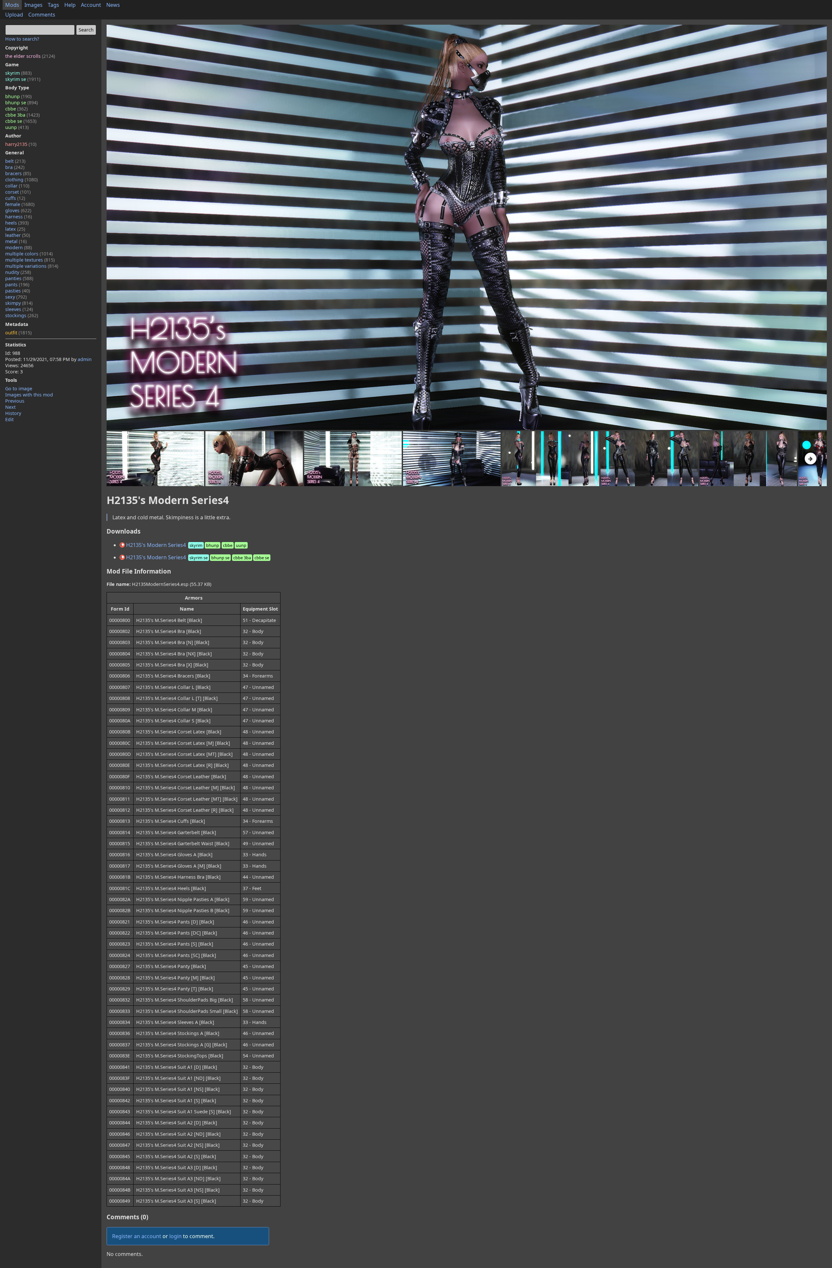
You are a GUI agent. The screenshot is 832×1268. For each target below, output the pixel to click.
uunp (17, 127)
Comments (41, 14)
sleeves (19, 309)
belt (15, 161)
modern (18, 247)
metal (16, 241)
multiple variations (31, 266)
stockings (21, 315)
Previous (14, 401)
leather (17, 235)
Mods (12, 4)
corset (18, 192)
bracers (18, 173)
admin (85, 359)
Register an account (136, 1236)
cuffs (15, 198)
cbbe (16, 109)
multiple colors (29, 254)
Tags (53, 4)
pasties (17, 291)
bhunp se (21, 102)
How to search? (22, 39)
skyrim (18, 73)
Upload (14, 14)
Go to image (18, 388)
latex (15, 229)
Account (91, 4)
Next (10, 407)
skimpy (18, 303)
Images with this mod (29, 395)
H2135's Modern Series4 (185, 545)
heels (17, 223)
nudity (18, 272)
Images (33, 4)
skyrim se (22, 79)
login (175, 1236)
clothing (21, 179)
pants (17, 284)
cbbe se (20, 121)
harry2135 (20, 144)
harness (18, 216)
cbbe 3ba (22, 115)
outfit (18, 333)
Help (70, 4)
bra (14, 167)
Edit (9, 419)
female (19, 204)
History (13, 413)
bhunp (18, 96)
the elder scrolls (30, 56)
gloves (18, 210)
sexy (16, 297)
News (113, 4)
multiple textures (30, 260)
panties (19, 278)
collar (17, 186)
